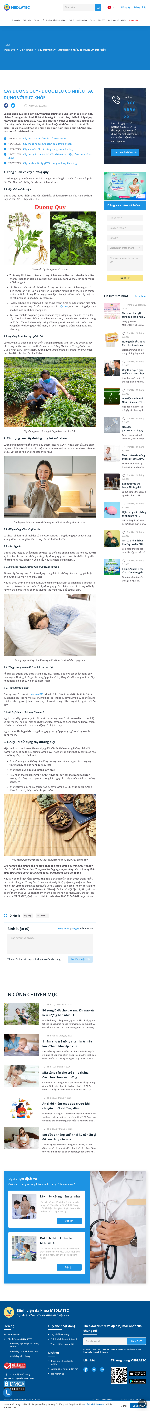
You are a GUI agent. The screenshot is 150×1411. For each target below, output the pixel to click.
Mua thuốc (133, 20)
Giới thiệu (27, 20)
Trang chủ (9, 49)
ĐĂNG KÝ (136, 1341)
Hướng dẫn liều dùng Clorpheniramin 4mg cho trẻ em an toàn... (133, 345)
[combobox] (125, 248)
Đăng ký (125, 7)
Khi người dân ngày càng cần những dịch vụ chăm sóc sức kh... (134, 572)
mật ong (63, 306)
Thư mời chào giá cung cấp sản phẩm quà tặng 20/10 (133, 317)
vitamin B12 (37, 694)
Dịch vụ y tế (39, 20)
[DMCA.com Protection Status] (15, 1385)
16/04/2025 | (40, 143)
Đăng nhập (140, 7)
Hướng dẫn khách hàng (56, 20)
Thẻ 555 (101, 20)
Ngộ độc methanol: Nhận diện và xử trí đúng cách (132, 402)
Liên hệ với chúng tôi (125, 152)
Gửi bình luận (77, 959)
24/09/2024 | (37, 138)
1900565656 (13, 1334)
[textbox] (125, 248)
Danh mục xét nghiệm (117, 20)
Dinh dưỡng (26, 49)
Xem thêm (140, 296)
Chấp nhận (138, 1405)
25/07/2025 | (42, 163)
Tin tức (93, 20)
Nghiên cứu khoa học (78, 20)
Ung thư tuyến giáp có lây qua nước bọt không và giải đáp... (133, 373)
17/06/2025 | (40, 149)
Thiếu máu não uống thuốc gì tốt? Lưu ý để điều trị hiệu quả (134, 459)
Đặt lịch (69, 1220)
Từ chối (123, 1405)
